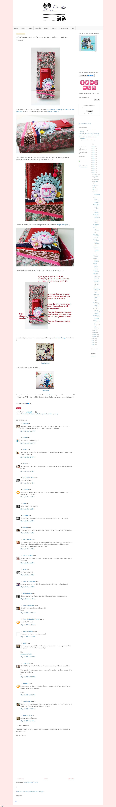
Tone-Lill (45, 390)
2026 (93, 146)
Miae (24, 463)
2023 (93, 152)
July (94, 187)
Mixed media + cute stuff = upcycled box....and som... (96, 282)
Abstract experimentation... (96, 194)
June (94, 189)
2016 (93, 166)
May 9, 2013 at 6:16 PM (27, 533)
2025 (93, 148)
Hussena (25, 423)
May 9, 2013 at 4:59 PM (27, 521)
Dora (24, 503)
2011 (93, 340)
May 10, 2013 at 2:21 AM (27, 657)
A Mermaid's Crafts (26, 654)
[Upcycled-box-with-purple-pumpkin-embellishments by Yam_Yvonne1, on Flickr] (45, 105)
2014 (93, 170)
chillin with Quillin (29, 605)
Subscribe (38, 28)
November (95, 176)
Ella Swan (25, 489)
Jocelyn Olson (27, 701)
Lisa (24, 643)
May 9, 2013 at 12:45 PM (27, 457)
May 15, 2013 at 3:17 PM (27, 721)
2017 (93, 164)
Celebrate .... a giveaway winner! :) (96, 260)
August (94, 185)
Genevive (25, 527)
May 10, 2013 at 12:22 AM (28, 625)
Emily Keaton (27, 593)
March (94, 332)
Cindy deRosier (28, 631)
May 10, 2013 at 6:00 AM (27, 695)
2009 (93, 344)
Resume (46, 28)
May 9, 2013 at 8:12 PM (27, 587)
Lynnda (24, 449)
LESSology (40, 414)
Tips (72, 28)
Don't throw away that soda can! (96, 236)
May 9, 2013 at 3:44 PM (27, 483)
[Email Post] (36, 412)
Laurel (24, 437)
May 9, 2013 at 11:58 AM (27, 443)
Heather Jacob (27, 715)
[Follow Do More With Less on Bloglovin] (87, 76)
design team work (32, 414)
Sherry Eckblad (28, 555)
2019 (93, 160)
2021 (93, 156)
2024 (93, 150)
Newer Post (20, 779)
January (95, 336)
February (95, 334)
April (94, 330)
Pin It (1, 806)
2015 (93, 168)
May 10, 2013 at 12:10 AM (28, 613)
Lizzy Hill (25, 515)
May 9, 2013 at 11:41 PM (27, 599)
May (94, 191)
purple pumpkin (48, 414)
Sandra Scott (45, 363)
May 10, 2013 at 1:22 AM (27, 637)
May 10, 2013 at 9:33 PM (27, 709)
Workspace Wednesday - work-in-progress (87, 139)
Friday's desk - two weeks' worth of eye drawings (89, 133)
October (95, 179)
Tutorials (53, 28)
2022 (93, 154)
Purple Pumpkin (53, 111)
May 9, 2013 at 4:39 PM (27, 497)
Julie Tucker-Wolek (29, 581)
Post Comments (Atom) (31, 782)
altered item (24, 414)
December (95, 174)
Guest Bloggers (63, 28)
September (95, 181)
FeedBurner (92, 113)
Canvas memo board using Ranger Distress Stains (96, 297)
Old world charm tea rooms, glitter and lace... (96, 242)
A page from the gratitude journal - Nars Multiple (89, 134)
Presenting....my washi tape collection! (96, 317)
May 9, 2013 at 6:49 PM (27, 549)
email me (49, 395)
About (22, 28)
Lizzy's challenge (59, 338)
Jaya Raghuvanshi (28, 477)
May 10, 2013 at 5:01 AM (27, 677)
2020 (93, 158)
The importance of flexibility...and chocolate (96, 250)
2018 (93, 162)
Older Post (71, 779)
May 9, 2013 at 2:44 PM (27, 471)
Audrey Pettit (27, 539)
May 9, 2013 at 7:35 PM (27, 563)
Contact (30, 28)
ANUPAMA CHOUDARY (31, 619)
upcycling (55, 414)
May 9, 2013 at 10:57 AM (27, 431)
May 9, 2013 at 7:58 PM (27, 575)
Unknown (26, 683)
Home (16, 28)
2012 (93, 338)
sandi (24, 569)
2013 (93, 172)
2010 (93, 342)
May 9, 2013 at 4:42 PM (27, 509)
